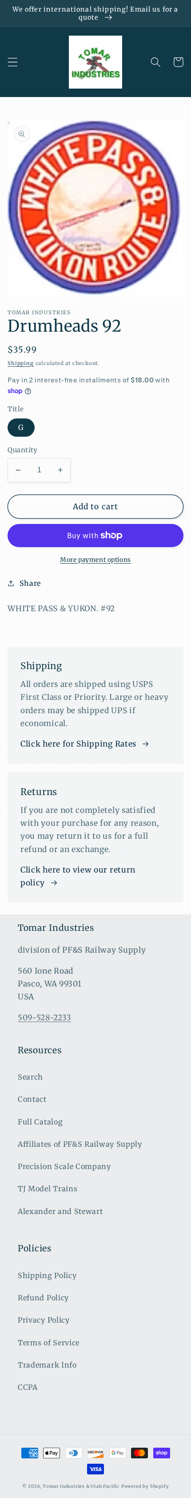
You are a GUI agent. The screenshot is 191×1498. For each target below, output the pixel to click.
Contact (32, 1099)
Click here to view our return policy (77, 876)
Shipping (20, 363)
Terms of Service (49, 1342)
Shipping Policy (47, 1275)
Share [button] (30, 583)
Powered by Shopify (145, 1486)
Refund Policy (43, 1297)
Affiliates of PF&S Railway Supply (80, 1144)
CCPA (28, 1387)
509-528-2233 (44, 1018)
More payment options (95, 560)
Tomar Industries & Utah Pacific (81, 1486)
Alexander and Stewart (60, 1211)
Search (30, 1076)
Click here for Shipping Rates (78, 744)
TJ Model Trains (47, 1188)
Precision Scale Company (64, 1166)
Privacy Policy (44, 1319)
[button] (12, 62)
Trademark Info (47, 1364)
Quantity (23, 450)
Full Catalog (40, 1121)
